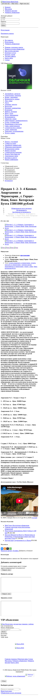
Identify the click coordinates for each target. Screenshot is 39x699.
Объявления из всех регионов (11, 693)
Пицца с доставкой (11, 141)
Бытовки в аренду (11, 158)
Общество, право (10, 119)
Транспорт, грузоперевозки (14, 131)
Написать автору (7, 551)
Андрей (34, 518)
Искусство (8, 106)
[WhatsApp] (10, 548)
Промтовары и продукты (13, 124)
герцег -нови (28, 266)
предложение (25, 255)
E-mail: (3, 17)
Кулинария (8, 110)
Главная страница (11, 659)
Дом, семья (8, 101)
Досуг (7, 103)
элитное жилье (26, 265)
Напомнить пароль (7, 33)
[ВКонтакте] (2, 548)
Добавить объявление (12, 12)
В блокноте (9, 180)
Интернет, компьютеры (13, 108)
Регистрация (5, 30)
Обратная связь (22, 659)
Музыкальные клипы (12, 149)
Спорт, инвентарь (11, 129)
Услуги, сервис (10, 133)
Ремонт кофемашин (11, 159)
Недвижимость (10, 117)
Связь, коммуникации (12, 126)
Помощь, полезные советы (14, 47)
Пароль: (3, 21)
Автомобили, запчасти (12, 94)
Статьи (7, 60)
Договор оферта (10, 56)
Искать (4, 631)
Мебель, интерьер (11, 111)
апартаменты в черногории (14, 266)
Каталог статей (10, 54)
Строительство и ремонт (13, 128)
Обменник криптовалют (13, 147)
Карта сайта (9, 58)
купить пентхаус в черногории (20, 264)
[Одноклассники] (5, 548)
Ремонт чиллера (10, 150)
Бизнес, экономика (11, 97)
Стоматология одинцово (13, 152)
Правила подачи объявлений (14, 49)
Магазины (8, 9)
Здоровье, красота (11, 104)
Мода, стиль (9, 113)
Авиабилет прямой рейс (13, 145)
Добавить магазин (11, 11)
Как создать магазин (12, 51)
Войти (3, 25)
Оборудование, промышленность (16, 120)
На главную (9, 40)
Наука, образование (11, 115)
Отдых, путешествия (12, 122)
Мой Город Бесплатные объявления (17, 525)
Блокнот (8, 7)
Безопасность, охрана (12, 99)
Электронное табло (11, 156)
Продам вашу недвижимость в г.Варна (18, 540)
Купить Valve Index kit (12, 154)
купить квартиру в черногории (19, 263)
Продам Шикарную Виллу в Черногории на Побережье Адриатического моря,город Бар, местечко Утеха (20, 536)
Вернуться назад (6, 691)
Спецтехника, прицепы (13, 95)
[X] (7, 548)
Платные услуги (10, 53)
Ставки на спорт (10, 143)
